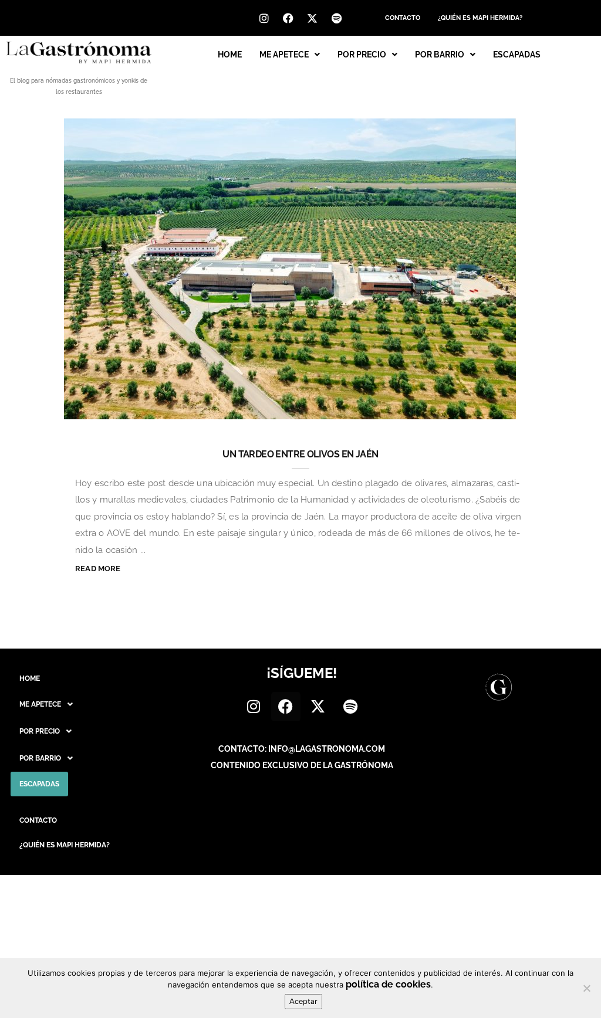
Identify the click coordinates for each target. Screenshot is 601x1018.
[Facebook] (288, 18)
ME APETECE (284, 54)
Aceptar (303, 1001)
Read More (98, 568)
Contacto (402, 18)
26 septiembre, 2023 (406, 409)
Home (230, 54)
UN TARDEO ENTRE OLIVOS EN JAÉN (300, 454)
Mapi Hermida (78, 409)
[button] (290, 54)
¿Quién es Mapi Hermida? (480, 18)
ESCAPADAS (517, 54)
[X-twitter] (312, 18)
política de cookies (388, 984)
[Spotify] (336, 18)
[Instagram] (264, 18)
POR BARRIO (439, 54)
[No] (586, 988)
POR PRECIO (361, 54)
